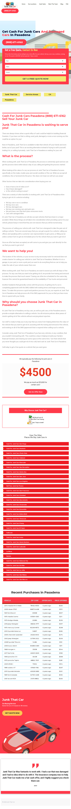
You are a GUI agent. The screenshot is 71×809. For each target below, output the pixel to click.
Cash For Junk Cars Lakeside (16, 547)
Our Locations (32, 4)
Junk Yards (42, 4)
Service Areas (32, 94)
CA (50, 94)
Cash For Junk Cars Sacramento (17, 500)
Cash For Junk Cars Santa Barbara (17, 542)
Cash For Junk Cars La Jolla (15, 570)
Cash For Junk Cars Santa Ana (16, 472)
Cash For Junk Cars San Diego (16, 444)
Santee (8, 556)
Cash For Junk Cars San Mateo (16, 575)
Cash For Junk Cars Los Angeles (17, 481)
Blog (62, 4)
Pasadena (9, 100)
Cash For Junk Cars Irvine (14, 537)
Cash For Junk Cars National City (17, 561)
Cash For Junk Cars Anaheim (15, 448)
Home (23, 4)
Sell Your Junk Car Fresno (14, 486)
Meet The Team (53, 4)
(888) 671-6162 (10, 11)
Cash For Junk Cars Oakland (15, 458)
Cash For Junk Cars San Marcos (16, 579)
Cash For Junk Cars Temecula (16, 519)
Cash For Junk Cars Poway (15, 523)
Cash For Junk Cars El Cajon (15, 528)
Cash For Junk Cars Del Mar (15, 565)
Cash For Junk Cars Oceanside (16, 505)
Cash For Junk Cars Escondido (16, 509)
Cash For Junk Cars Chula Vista (16, 453)
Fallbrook (9, 533)
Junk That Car (11, 94)
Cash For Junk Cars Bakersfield (16, 514)
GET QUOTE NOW (12, 713)
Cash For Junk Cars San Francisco (17, 491)
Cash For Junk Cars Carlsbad (16, 495)
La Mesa (9, 551)
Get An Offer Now (36, 392)
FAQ (67, 4)
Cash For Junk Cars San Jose (16, 476)
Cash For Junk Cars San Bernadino (17, 467)
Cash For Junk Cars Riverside (16, 462)
